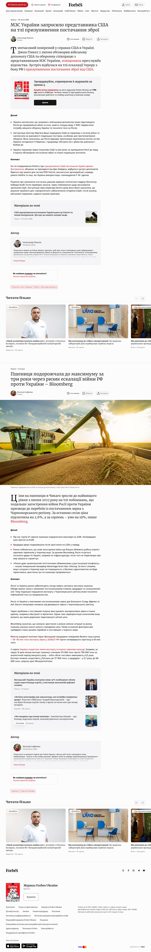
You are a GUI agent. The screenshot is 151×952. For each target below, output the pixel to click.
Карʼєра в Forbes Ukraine (51, 907)
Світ (87, 11)
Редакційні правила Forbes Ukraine (21, 920)
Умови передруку (40, 911)
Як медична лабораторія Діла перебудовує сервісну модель (94, 342)
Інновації (58, 11)
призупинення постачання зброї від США (59, 69)
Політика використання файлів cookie (51, 916)
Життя (94, 11)
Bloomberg (19, 521)
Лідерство (105, 11)
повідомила (71, 61)
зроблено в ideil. (137, 947)
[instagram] (133, 870)
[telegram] (138, 870)
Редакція (44, 920)
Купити (45, 102)
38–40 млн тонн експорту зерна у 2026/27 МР (36, 639)
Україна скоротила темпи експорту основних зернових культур (52, 649)
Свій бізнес (70, 11)
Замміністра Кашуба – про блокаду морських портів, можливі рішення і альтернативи (45, 717)
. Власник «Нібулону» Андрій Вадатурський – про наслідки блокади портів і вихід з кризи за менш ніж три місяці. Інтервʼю (46, 701)
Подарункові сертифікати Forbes (20, 933)
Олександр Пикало (25, 38)
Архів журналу (12, 928)
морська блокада (27, 791)
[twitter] (123, 870)
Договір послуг (12, 911)
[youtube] (144, 870)
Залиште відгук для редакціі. (24, 276)
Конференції (55, 5)
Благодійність (47, 928)
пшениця (15, 791)
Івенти (26, 911)
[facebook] (128, 870)
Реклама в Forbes (30, 928)
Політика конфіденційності (18, 916)
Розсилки (56, 911)
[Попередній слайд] (136, 802)
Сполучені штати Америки (21, 287)
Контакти (10, 907)
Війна (80, 11)
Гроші (48, 11)
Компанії (39, 11)
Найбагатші (130, 11)
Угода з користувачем (28, 907)
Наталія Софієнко (25, 392)
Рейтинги (117, 11)
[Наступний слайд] (142, 298)
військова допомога (49, 287)
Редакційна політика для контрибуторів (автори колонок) (32, 924)
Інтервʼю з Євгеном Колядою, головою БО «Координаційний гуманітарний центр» (35, 343)
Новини (29, 11)
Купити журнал (40, 5)
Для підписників (14, 11)
